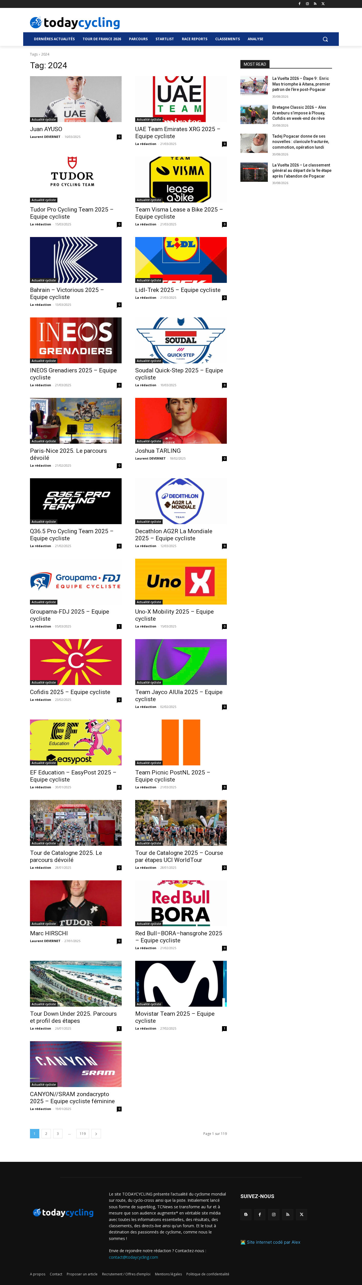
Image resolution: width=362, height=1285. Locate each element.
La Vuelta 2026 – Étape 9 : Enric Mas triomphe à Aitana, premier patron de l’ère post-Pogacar (301, 84)
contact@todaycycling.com (133, 1257)
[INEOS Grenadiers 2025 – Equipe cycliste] (76, 340)
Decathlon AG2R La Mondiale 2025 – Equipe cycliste (173, 535)
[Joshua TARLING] (181, 421)
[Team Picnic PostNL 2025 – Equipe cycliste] (181, 742)
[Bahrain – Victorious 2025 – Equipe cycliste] (76, 260)
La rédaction (145, 144)
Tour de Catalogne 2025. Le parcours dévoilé (66, 856)
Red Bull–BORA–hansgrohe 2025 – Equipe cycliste (178, 937)
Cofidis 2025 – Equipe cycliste (70, 692)
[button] (325, 39)
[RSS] (315, 4)
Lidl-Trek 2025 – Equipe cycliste (178, 290)
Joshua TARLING (158, 450)
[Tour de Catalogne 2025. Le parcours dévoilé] (76, 823)
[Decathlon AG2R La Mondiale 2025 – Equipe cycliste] (181, 501)
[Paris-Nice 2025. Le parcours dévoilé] (76, 421)
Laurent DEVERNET (45, 137)
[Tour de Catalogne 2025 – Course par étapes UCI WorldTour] (181, 823)
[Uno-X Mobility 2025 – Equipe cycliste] (181, 582)
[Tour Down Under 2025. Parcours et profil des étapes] (76, 984)
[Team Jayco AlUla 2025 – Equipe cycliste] (181, 662)
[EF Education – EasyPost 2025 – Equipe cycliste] (76, 742)
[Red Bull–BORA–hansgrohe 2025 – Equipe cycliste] (181, 903)
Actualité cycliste (44, 119)
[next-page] (96, 1133)
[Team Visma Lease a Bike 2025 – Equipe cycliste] (181, 179)
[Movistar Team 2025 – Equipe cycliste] (181, 984)
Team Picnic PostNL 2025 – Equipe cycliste (172, 776)
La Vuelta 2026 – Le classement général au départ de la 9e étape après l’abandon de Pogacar (301, 170)
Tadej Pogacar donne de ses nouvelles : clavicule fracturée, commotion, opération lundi (300, 142)
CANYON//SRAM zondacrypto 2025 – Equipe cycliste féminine (72, 1098)
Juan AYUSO (46, 129)
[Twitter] (323, 4)
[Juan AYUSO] (76, 99)
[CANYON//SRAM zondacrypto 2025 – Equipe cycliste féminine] (76, 1064)
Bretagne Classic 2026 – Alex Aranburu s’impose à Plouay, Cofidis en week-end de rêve (299, 113)
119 (83, 1133)
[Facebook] (299, 4)
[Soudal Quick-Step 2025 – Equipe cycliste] (181, 340)
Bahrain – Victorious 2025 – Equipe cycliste (67, 293)
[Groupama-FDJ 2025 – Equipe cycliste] (76, 582)
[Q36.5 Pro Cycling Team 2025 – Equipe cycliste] (76, 501)
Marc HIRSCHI (49, 933)
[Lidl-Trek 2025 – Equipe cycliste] (181, 260)
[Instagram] (307, 4)
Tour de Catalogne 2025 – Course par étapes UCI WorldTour (179, 856)
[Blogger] (245, 1214)
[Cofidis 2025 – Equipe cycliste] (76, 662)
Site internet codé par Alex (273, 1242)
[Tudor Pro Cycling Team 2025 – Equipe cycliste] (76, 179)
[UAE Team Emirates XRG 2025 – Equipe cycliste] (181, 99)
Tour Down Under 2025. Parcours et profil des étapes (73, 1017)
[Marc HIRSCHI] (76, 903)
